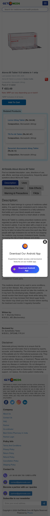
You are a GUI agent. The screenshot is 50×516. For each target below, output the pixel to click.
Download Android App (26, 269)
